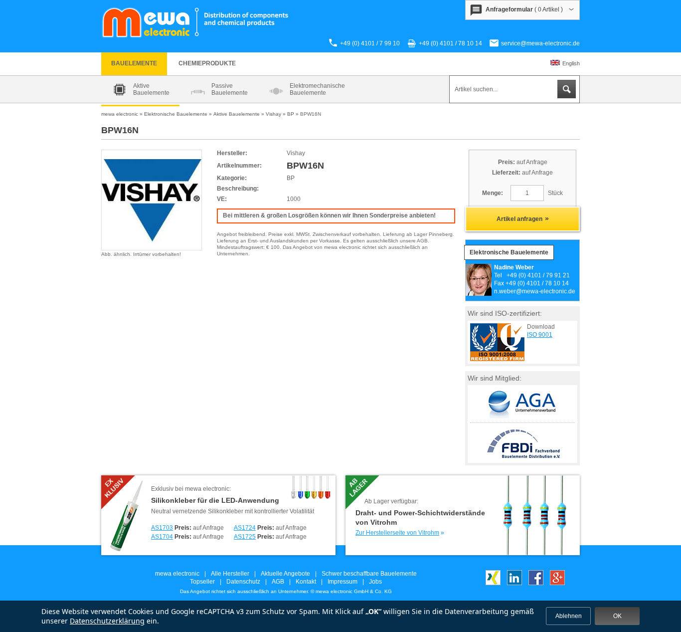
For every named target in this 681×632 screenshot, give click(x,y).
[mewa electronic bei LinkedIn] (514, 583)
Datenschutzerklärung (107, 621)
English (571, 63)
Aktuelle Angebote (285, 573)
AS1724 (245, 527)
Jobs (375, 581)
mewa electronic (177, 573)
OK (617, 616)
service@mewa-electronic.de (540, 43)
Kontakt (306, 581)
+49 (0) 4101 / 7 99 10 (370, 43)
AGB (278, 581)
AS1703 (162, 527)
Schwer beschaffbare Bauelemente (369, 573)
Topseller (202, 581)
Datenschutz (243, 581)
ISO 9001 (539, 334)
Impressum (342, 581)
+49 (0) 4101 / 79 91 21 (538, 275)
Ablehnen (568, 616)
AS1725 (245, 536)
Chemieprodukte (207, 63)
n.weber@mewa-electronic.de (534, 291)
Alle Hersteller (230, 573)
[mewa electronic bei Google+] (557, 583)
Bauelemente (134, 63)
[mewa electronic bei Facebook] (536, 583)
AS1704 (162, 536)
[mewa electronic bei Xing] (493, 583)
